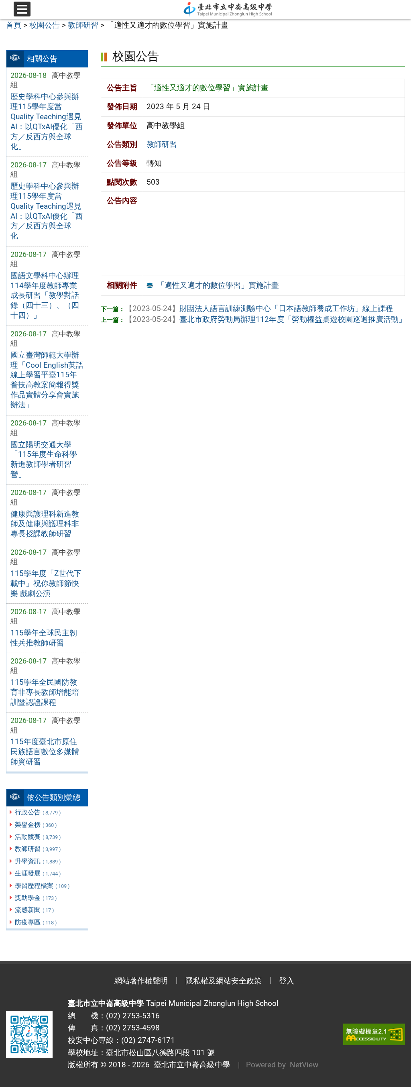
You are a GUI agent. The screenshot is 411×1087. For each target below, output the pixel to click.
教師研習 (38, 849)
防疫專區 (36, 922)
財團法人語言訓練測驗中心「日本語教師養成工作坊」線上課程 (259, 308)
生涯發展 (38, 873)
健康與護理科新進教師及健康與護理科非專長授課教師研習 (44, 524)
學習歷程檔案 (42, 886)
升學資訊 (38, 861)
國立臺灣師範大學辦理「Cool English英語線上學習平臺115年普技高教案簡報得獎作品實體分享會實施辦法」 (46, 380)
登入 (286, 980)
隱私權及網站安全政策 (223, 980)
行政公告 (38, 812)
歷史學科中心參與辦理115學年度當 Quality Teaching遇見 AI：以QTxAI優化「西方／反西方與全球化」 (46, 121)
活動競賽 (38, 837)
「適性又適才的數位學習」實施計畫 (218, 285)
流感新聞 (34, 910)
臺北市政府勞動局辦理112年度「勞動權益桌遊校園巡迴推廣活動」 (265, 319)
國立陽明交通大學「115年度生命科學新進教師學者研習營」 (43, 459)
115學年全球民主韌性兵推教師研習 (43, 637)
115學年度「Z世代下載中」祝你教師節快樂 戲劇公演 (45, 583)
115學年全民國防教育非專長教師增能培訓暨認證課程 (44, 692)
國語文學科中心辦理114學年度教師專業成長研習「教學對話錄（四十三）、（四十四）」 (44, 295)
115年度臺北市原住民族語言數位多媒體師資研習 (44, 751)
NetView (304, 1064)
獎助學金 (36, 898)
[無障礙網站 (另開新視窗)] (374, 1035)
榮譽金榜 (36, 824)
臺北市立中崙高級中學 (190, 1064)
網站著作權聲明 (141, 980)
